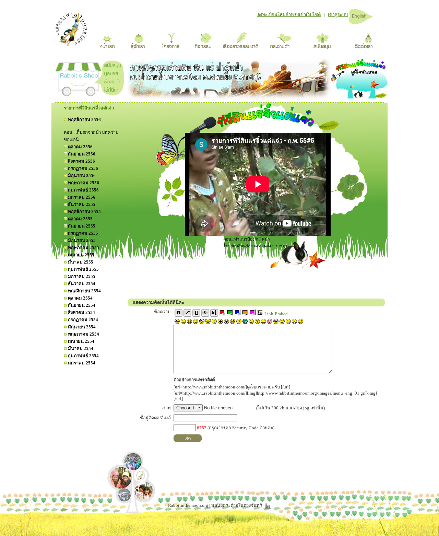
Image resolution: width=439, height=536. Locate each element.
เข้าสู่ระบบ (338, 14)
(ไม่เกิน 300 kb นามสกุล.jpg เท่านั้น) (290, 407)
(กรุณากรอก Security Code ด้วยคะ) (235, 427)
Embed (281, 313)
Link (268, 313)
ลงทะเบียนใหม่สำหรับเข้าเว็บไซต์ (289, 14)
